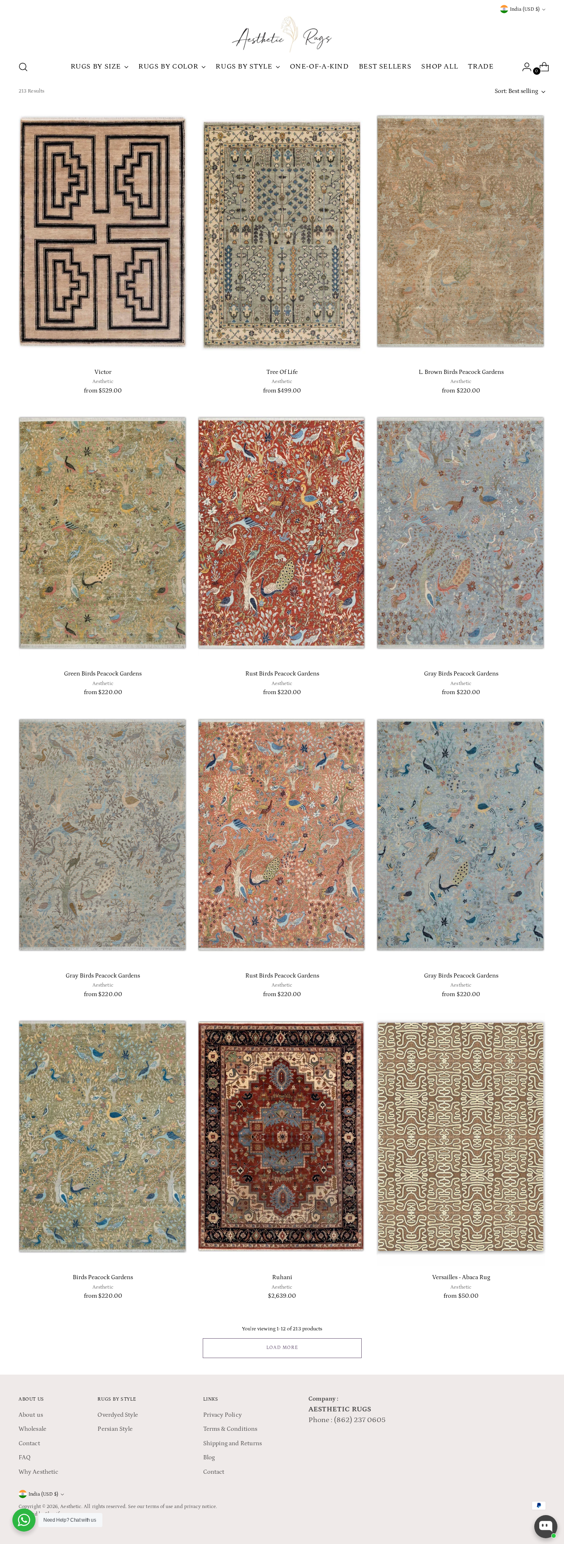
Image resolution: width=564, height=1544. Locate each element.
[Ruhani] (282, 1139)
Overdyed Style (117, 1414)
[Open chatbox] (545, 1526)
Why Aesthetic (38, 1471)
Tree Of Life (282, 372)
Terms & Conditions (230, 1428)
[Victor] (103, 234)
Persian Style (115, 1428)
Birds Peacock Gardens (103, 1277)
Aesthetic (70, 1506)
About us (31, 1414)
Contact (29, 1443)
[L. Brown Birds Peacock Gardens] (461, 234)
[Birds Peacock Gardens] (103, 1139)
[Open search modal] (23, 67)
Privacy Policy (222, 1414)
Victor (103, 372)
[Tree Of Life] (282, 234)
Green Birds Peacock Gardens (103, 673)
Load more (282, 1347)
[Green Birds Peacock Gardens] (103, 536)
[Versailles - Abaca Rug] (461, 1139)
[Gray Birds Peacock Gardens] (461, 536)
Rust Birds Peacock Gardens (282, 673)
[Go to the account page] (523, 67)
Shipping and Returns (232, 1443)
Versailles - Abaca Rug (461, 1277)
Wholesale (32, 1428)
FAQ (25, 1457)
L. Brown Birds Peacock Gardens (461, 372)
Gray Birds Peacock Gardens (461, 673)
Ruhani (282, 1277)
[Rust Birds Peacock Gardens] (282, 536)
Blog (209, 1457)
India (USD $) (525, 9)
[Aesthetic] (282, 34)
